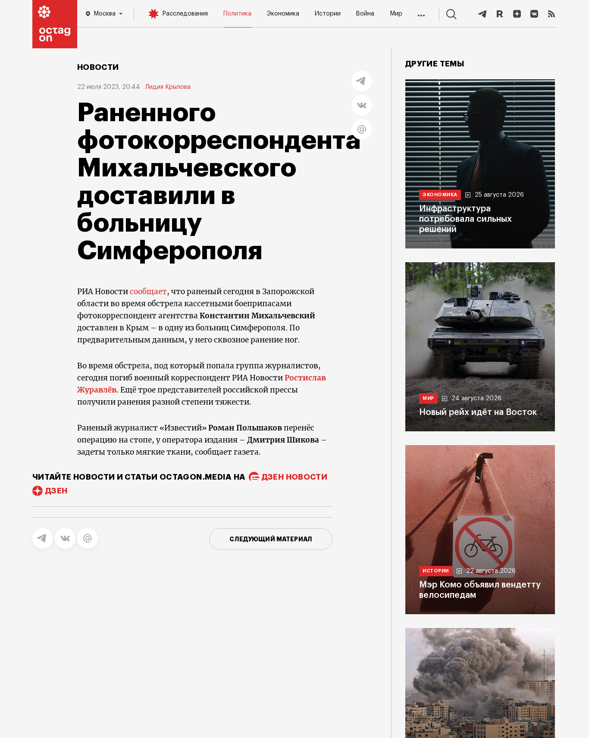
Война (365, 14)
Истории (328, 14)
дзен (56, 491)
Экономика (283, 14)
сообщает (148, 291)
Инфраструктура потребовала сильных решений (465, 219)
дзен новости (294, 477)
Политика (237, 14)
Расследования (185, 14)
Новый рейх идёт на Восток (478, 412)
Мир (396, 14)
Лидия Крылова (168, 87)
